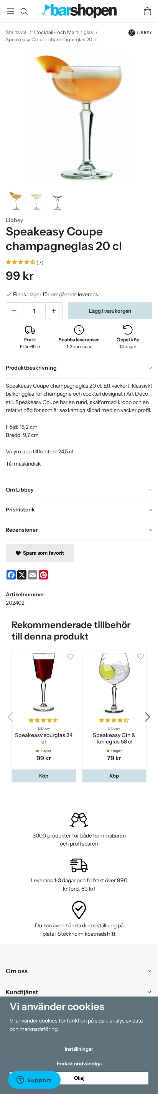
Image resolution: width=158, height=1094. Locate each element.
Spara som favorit (42, 553)
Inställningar (79, 1049)
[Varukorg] (147, 11)
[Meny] (10, 11)
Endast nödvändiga (79, 1063)
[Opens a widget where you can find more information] (34, 1080)
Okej (79, 1078)
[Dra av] (14, 310)
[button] (44, 775)
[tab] (79, 368)
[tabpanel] (79, 429)
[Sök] (24, 11)
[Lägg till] (54, 310)
